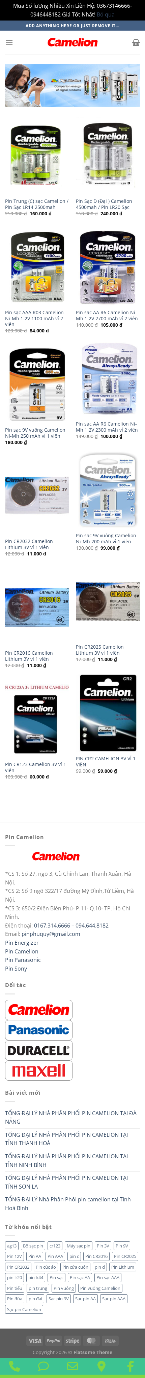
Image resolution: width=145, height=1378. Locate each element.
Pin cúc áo (46, 1267)
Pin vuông (64, 1288)
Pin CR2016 (96, 1256)
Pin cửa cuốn (75, 1267)
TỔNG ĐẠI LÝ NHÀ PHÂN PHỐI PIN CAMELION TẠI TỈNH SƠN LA (66, 1182)
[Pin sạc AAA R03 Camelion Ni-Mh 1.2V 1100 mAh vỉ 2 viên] (37, 266)
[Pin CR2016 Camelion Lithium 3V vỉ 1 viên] (37, 607)
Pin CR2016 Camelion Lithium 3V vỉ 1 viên (29, 656)
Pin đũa (14, 1299)
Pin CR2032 (18, 1267)
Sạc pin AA (85, 1299)
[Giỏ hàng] (136, 42)
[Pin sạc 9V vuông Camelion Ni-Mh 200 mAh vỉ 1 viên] (108, 489)
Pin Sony (16, 968)
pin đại (35, 1299)
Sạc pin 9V (59, 1299)
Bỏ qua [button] (106, 14)
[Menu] (9, 42)
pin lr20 (14, 1277)
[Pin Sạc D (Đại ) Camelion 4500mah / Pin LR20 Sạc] (108, 155)
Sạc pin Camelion (24, 1309)
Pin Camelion (21, 951)
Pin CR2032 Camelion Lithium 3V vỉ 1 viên (29, 544)
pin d (100, 1267)
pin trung (38, 1288)
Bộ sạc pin (33, 1246)
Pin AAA (55, 1256)
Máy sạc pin (78, 1246)
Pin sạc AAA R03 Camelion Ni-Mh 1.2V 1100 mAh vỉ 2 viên (34, 318)
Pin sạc (56, 1277)
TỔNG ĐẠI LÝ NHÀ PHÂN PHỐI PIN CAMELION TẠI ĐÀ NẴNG (71, 1118)
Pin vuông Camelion (100, 1288)
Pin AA (34, 1256)
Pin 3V (103, 1246)
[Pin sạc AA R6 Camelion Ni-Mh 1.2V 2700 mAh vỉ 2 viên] (108, 266)
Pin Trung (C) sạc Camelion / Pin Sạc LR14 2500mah (36, 204)
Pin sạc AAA (107, 1277)
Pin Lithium (122, 1267)
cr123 (55, 1246)
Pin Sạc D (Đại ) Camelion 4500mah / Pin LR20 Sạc (104, 204)
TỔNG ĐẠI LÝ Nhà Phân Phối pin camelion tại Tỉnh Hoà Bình (68, 1204)
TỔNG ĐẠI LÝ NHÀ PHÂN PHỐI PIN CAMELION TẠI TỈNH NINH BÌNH (66, 1161)
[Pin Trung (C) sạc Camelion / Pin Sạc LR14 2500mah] (37, 155)
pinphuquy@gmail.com (51, 934)
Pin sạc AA (80, 1277)
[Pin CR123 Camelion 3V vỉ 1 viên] (37, 718)
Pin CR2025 (125, 1256)
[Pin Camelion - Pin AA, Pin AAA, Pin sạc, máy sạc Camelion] (72, 42)
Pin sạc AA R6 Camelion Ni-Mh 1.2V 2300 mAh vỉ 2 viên (107, 427)
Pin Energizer (22, 942)
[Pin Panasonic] (38, 1029)
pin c (74, 1256)
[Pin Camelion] (38, 1009)
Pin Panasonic (23, 960)
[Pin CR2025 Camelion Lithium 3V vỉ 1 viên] (108, 601)
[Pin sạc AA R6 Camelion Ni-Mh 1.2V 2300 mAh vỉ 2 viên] (108, 378)
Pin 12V (14, 1256)
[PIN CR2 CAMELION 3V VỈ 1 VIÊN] (108, 713)
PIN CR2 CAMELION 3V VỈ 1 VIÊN (106, 761)
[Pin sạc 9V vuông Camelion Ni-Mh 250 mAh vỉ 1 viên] (37, 384)
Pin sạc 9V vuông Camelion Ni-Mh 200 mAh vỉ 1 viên (106, 538)
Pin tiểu (14, 1288)
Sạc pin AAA (113, 1299)
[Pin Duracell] (38, 1049)
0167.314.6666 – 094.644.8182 (71, 925)
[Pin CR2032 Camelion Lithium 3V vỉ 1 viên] (37, 495)
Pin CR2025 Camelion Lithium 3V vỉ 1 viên (100, 650)
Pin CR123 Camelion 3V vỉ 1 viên (35, 767)
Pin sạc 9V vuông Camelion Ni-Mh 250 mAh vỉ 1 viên (35, 433)
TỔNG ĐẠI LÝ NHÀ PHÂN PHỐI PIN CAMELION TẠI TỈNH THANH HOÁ (66, 1139)
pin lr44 (35, 1277)
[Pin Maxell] (38, 1070)
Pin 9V (122, 1246)
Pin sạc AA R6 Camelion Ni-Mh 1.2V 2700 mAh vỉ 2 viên (107, 315)
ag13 (12, 1246)
